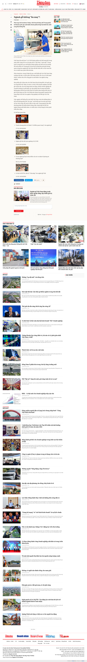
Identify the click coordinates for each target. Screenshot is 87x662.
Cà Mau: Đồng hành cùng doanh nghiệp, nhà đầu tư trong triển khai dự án (42, 542)
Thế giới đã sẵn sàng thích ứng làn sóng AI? (36, 306)
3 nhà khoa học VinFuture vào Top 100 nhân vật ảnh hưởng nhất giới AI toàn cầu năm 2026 (41, 426)
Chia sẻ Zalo (29, 180)
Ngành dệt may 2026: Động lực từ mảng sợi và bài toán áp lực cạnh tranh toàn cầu (70, 244)
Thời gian (44, 214)
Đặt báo (69, 3)
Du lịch (63, 9)
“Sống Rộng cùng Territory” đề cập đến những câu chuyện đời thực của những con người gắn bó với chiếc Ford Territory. (42, 473)
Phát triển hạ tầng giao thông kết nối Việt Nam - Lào (15, 244)
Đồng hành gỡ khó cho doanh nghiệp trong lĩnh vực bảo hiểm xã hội (42, 440)
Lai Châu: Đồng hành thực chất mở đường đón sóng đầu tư (40, 498)
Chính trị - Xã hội (7, 9)
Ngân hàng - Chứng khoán (55, 9)
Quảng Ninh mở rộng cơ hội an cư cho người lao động (39, 614)
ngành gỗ (18, 183)
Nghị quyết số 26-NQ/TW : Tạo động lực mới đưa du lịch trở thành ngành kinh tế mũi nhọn (41, 600)
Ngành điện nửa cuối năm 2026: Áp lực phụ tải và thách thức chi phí (70, 268)
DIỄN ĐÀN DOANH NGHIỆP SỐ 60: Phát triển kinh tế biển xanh (66, 20)
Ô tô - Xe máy (82, 9)
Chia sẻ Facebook (19, 180)
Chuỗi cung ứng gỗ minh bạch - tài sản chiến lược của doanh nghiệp (67, 44)
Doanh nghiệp (17, 9)
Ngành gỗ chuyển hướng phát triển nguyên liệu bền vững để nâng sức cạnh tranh (67, 26)
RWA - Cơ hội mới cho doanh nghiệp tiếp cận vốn (38, 393)
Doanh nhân (24, 9)
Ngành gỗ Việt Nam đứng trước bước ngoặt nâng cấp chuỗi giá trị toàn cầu (41, 193)
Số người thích (49, 214)
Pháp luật (29, 9)
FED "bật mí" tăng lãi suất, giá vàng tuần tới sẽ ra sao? (39, 379)
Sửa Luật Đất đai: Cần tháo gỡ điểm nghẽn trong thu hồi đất (41, 292)
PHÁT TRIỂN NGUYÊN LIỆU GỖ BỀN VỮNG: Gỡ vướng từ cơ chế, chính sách (66, 50)
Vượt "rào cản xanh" (36, 244)
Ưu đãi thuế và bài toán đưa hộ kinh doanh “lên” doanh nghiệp (42, 321)
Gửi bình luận (18, 210)
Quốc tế (46, 9)
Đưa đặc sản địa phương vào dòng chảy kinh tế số (38, 483)
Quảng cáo (76, 3)
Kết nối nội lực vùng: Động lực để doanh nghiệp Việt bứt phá (42, 268)
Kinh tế (29, 14)
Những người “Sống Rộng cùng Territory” (36, 469)
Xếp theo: (39, 214)
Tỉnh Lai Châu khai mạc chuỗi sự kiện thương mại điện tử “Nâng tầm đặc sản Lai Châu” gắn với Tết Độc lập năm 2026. (42, 488)
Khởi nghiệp (35, 9)
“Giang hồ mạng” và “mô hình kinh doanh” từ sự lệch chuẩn (41, 512)
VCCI (13, 9)
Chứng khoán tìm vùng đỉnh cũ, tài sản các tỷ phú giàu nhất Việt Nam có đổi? (41, 336)
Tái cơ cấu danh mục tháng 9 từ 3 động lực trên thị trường (41, 527)
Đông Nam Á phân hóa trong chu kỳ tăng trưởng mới (39, 364)
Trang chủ (16, 14)
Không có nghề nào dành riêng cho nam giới (36, 570)
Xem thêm (33, 629)
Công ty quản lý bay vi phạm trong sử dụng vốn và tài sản (40, 454)
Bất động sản (41, 9)
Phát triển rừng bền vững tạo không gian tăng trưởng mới (67, 38)
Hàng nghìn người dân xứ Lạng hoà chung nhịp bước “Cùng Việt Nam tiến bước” (41, 411)
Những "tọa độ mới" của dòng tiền (33, 277)
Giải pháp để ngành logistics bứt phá (13, 268)
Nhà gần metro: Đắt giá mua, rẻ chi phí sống (36, 585)
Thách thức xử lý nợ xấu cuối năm (33, 350)
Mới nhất (10, 3)
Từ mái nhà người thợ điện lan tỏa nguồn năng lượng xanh (41, 556)
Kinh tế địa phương (69, 9)
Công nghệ (76, 9)
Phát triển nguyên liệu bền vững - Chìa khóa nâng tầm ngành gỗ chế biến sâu (66, 32)
